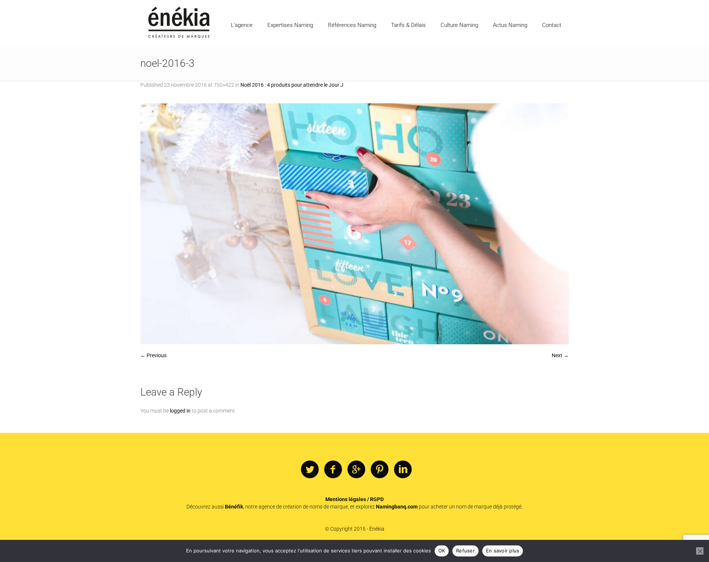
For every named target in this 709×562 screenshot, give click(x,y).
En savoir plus (503, 551)
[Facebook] (333, 470)
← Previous (153, 355)
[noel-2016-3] (354, 223)
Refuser (465, 551)
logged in (180, 411)
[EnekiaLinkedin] (403, 470)
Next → (560, 355)
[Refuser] (699, 551)
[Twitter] (310, 470)
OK (441, 551)
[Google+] (356, 470)
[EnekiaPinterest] (379, 470)
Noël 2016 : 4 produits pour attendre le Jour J (291, 85)
